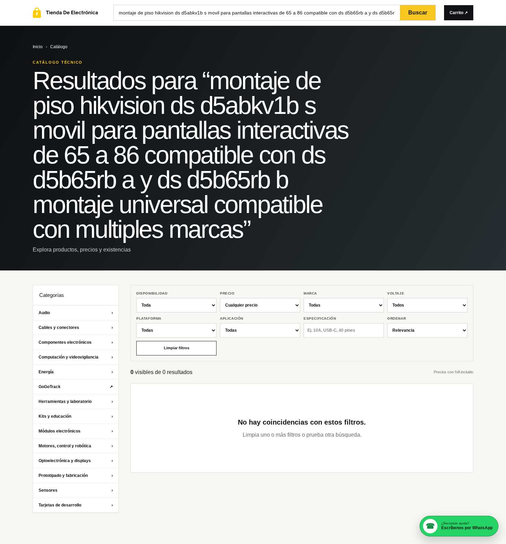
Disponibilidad (151, 293)
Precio (227, 293)
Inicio (38, 46)
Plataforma (148, 318)
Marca (310, 293)
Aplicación (231, 318)
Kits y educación (76, 416)
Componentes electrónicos (76, 342)
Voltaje (395, 293)
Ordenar (396, 318)
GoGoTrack (76, 386)
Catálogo (58, 46)
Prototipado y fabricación (76, 475)
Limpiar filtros (176, 348)
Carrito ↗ (459, 12)
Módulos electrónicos (76, 431)
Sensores (76, 490)
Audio (76, 312)
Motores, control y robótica (76, 446)
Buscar (417, 12)
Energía (76, 372)
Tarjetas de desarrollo (76, 505)
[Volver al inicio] (69, 13)
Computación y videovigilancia (76, 357)
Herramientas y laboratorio (76, 401)
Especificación (320, 318)
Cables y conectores (76, 327)
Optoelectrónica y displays (76, 460)
